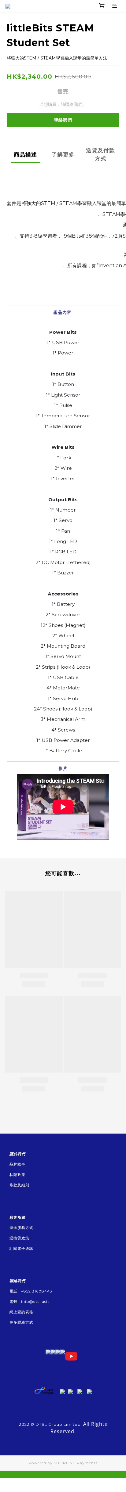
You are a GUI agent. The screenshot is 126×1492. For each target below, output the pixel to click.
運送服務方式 (21, 1227)
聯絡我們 (63, 120)
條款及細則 (19, 1185)
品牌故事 (17, 1164)
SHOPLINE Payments (76, 1463)
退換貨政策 (19, 1238)
